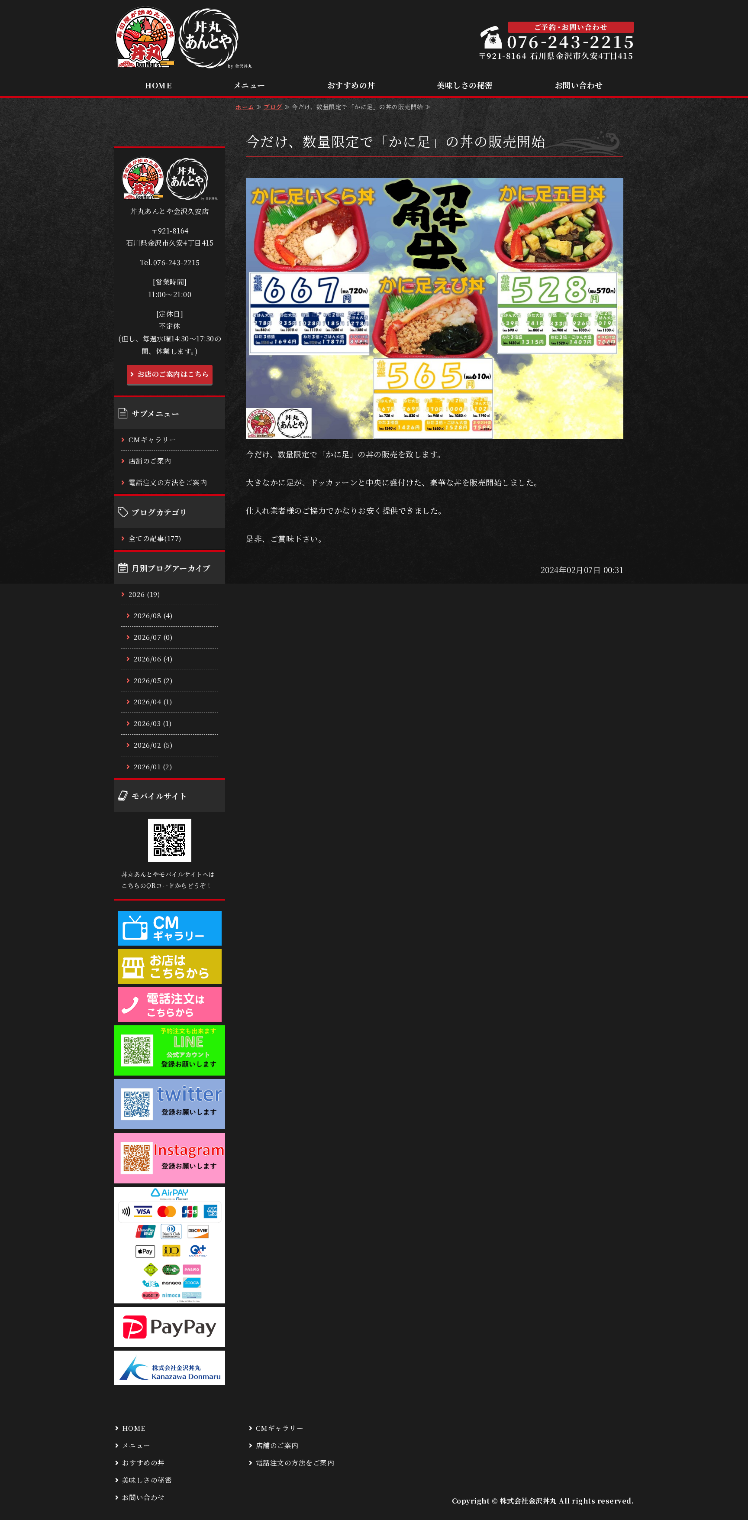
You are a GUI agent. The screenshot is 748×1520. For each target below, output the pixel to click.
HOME (158, 85)
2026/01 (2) (153, 766)
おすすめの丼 (351, 85)
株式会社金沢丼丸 (528, 1501)
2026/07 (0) (153, 637)
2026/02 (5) (153, 745)
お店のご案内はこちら (173, 374)
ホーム (245, 106)
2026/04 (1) (153, 702)
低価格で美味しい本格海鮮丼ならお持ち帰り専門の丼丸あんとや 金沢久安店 (183, 37)
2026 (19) (145, 594)
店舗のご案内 (150, 461)
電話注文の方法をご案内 (168, 482)
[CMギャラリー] (170, 938)
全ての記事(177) (155, 538)
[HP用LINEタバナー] (169, 1068)
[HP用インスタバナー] (169, 1176)
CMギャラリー (153, 439)
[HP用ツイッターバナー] (169, 1122)
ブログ (273, 106)
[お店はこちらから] (170, 976)
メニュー (249, 85)
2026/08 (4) (153, 615)
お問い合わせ (579, 85)
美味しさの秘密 (465, 85)
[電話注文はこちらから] (170, 1014)
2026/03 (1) (153, 723)
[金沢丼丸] (169, 1378)
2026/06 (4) (153, 659)
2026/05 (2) (153, 680)
